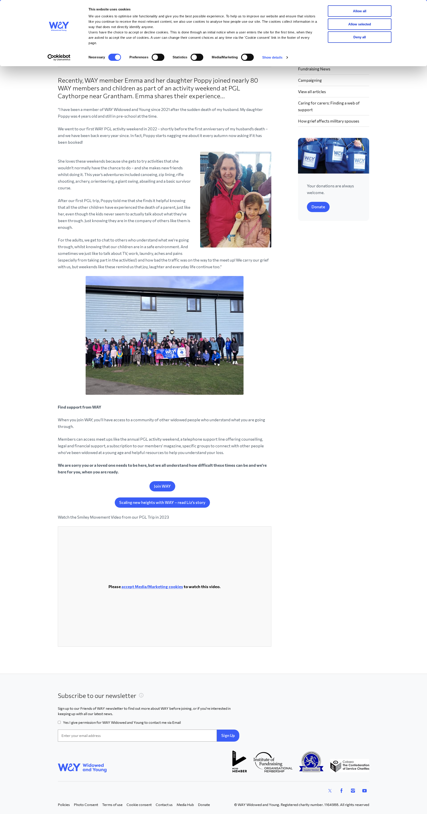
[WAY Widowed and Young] (82, 767)
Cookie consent (139, 804)
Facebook (341, 790)
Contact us (164, 804)
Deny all (359, 37)
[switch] (158, 57)
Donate (318, 206)
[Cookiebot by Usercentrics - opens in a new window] (59, 57)
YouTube (364, 790)
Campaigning (310, 80)
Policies (64, 804)
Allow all (359, 11)
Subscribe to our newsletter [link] (97, 695)
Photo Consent (86, 804)
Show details (272, 57)
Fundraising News (314, 68)
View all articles (312, 91)
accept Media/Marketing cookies (152, 586)
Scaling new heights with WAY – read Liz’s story (162, 502)
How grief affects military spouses (328, 121)
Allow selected (359, 24)
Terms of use (112, 804)
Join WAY (162, 486)
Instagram (353, 790)
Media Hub (185, 804)
